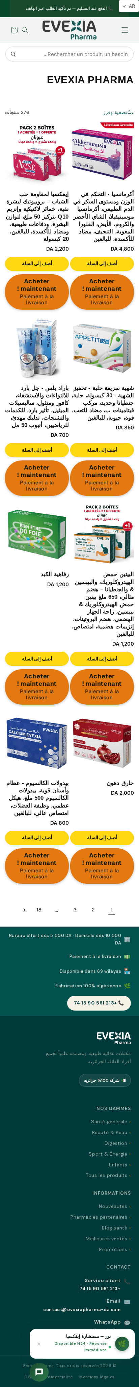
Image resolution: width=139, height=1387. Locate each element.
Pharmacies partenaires (99, 1217)
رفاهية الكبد (55, 574)
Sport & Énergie (108, 1154)
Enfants (118, 1165)
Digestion (116, 1143)
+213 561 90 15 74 (100, 1289)
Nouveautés (113, 1206)
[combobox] (69, 54)
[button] (124, 30)
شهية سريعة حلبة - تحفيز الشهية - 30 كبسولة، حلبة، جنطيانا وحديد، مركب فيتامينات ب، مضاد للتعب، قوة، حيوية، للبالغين (103, 403)
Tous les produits (106, 1175)
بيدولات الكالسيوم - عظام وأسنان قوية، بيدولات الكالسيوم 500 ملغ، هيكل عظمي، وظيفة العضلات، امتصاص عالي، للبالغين (37, 798)
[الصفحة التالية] (24, 910)
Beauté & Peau (110, 1132)
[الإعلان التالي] (17, 8)
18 (38, 910)
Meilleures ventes (106, 1239)
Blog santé (114, 1228)
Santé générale (109, 1122)
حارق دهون (120, 783)
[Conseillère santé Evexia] (39, 1372)
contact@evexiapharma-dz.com (81, 1309)
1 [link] (112, 910)
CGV (29, 1377)
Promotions (113, 1249)
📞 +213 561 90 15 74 (99, 1003)
